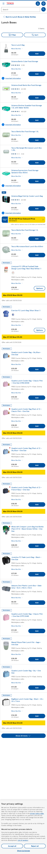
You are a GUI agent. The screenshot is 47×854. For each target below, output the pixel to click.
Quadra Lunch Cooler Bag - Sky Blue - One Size (26, 353)
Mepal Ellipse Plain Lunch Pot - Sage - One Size (26, 643)
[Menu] (3, 3)
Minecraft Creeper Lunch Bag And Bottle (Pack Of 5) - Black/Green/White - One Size (27, 528)
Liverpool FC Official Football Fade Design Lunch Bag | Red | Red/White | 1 (26, 267)
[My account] (38, 3)
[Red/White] (13, 272)
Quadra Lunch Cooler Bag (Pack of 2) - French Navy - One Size (26, 488)
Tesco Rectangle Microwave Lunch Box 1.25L (26, 149)
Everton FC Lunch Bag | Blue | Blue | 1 (25, 310)
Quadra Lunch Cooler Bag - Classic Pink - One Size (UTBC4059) (27, 381)
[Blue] (13, 314)
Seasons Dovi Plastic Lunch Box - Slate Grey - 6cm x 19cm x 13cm (26, 586)
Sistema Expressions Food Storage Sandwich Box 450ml (24, 171)
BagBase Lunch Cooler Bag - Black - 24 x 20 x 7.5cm (27, 700)
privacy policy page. (37, 813)
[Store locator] (43, 3)
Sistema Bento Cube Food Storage (24, 61)
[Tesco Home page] (10, 4)
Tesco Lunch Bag (17, 45)
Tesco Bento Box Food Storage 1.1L (24, 230)
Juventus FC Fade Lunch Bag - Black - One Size (26, 558)
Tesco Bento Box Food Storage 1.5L (25, 131)
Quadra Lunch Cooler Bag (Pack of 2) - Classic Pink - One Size (26, 410)
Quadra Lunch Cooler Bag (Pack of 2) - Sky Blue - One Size (26, 449)
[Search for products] (43, 9)
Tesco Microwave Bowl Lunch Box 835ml (27, 246)
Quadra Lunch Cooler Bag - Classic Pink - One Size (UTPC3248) (27, 615)
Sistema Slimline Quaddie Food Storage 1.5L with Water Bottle (26, 106)
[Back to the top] (24, 743)
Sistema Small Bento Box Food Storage (26, 85)
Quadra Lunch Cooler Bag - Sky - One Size (26, 671)
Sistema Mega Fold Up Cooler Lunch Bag (27, 196)
